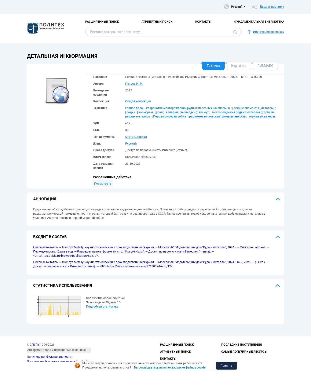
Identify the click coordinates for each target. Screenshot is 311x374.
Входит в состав (50, 237)
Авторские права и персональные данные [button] (56, 350)
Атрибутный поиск (157, 21)
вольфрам (145, 112)
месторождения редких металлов (236, 112)
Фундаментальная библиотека (259, 21)
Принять (226, 365)
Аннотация (44, 199)
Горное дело (134, 108)
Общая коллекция (138, 101)
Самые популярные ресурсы (244, 351)
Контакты (203, 21)
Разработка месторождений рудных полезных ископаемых (188, 108)
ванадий (172, 112)
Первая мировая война (169, 116)
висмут (204, 112)
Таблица (213, 66)
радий (131, 112)
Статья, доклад (136, 136)
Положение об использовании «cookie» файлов (59, 361)
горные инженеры (262, 116)
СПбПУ (34, 344)
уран (159, 112)
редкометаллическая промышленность (217, 116)
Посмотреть (102, 183)
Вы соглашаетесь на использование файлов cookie (170, 367)
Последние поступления (241, 344)
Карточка (238, 66)
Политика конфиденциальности (49, 356)
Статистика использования (62, 285)
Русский (131, 143)
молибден (188, 112)
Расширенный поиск (102, 21)
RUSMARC (265, 66)
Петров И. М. (134, 83)
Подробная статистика (102, 306)
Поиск (234, 32)
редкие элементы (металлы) (254, 108)
